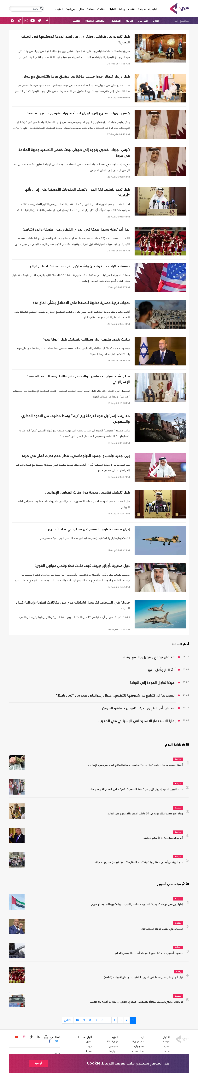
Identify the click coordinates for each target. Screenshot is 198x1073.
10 (77, 1020)
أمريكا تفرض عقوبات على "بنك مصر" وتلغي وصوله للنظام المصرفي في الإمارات (135, 765)
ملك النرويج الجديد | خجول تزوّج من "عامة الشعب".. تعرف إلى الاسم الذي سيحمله (136, 789)
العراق (89, 1041)
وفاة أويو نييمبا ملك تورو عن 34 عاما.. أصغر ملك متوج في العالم (145, 814)
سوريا (89, 1051)
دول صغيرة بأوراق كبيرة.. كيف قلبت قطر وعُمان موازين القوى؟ (82, 566)
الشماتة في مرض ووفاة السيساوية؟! (161, 929)
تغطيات (112, 9)
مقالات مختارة (137, 1051)
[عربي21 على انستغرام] (26, 20)
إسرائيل (143, 20)
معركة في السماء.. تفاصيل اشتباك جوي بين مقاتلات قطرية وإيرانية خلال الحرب (73, 605)
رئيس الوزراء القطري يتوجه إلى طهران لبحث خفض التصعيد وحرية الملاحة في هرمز (74, 152)
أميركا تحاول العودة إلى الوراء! (153, 683)
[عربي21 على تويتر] (39, 20)
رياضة (122, 9)
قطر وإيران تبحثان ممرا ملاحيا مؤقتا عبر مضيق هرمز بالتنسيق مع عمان (76, 76)
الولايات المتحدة (95, 20)
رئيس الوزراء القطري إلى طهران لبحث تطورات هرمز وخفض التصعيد (78, 113)
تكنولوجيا (113, 1051)
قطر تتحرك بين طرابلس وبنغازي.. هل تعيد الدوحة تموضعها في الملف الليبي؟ (75, 39)
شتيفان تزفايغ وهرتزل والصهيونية (150, 657)
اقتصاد (131, 9)
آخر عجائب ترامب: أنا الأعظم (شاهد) (163, 838)
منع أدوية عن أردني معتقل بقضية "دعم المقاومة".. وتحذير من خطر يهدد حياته (139, 862)
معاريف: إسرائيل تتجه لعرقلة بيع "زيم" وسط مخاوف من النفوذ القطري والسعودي (75, 419)
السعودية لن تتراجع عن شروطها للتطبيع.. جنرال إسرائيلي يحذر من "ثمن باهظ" (116, 695)
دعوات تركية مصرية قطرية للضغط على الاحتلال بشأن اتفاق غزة (81, 303)
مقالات (101, 9)
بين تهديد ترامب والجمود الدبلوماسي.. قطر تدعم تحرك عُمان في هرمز (76, 456)
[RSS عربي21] (12, 20)
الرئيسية (152, 9)
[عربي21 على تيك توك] (19, 20)
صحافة (91, 9)
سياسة (142, 9)
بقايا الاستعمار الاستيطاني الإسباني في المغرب (137, 721)
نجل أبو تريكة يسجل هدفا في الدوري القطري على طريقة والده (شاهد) (76, 229)
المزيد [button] (59, 9)
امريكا (129, 20)
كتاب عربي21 (137, 1041)
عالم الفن (113, 1046)
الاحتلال (116, 20)
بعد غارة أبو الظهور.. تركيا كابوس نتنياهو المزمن (139, 708)
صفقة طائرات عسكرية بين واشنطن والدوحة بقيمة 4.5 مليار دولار (80, 266)
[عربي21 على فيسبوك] (47, 20)
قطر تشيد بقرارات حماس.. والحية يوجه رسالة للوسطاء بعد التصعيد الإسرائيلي (78, 379)
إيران (156, 20)
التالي (67, 1020)
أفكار (81, 9)
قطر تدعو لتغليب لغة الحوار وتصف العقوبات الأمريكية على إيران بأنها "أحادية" (77, 192)
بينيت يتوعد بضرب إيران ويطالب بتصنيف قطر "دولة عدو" (86, 339)
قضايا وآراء (139, 1046)
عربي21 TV (112, 1041)
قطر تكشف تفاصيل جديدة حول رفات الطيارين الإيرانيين (87, 492)
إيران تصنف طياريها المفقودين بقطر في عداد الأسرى (89, 529)
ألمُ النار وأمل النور (162, 670)
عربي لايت (71, 9)
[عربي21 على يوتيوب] (32, 20)
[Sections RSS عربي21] (46, 1037)
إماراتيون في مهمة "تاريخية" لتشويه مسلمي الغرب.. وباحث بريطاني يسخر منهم (137, 904)
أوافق (38, 1063)
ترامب (76, 20)
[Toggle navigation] (41, 9)
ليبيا (90, 1046)
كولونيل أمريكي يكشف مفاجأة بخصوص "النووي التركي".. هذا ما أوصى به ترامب (136, 1002)
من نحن (56, 1053)
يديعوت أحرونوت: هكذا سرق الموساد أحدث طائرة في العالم (149, 953)
